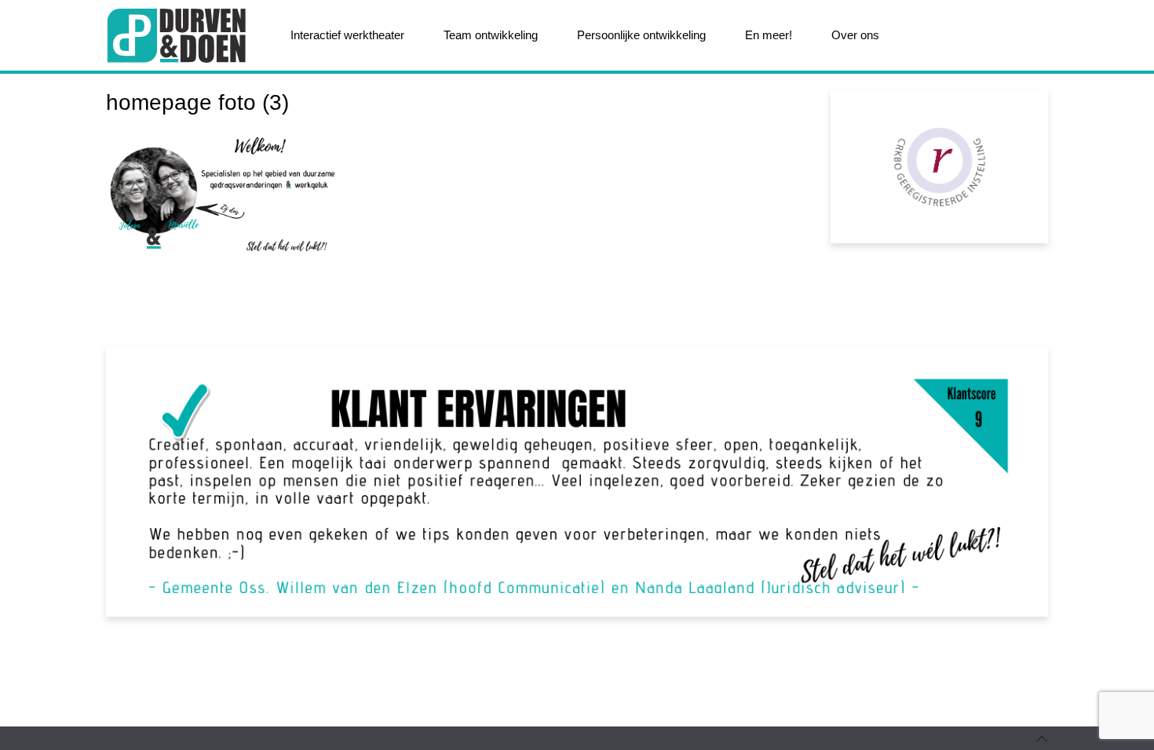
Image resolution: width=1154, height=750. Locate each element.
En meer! (768, 35)
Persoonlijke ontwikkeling (641, 35)
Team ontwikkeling (491, 35)
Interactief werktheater (347, 35)
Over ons (855, 35)
